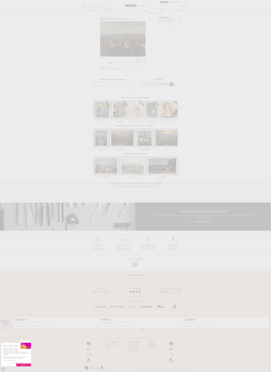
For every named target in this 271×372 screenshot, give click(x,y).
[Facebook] (131, 292)
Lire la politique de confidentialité (9, 360)
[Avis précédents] (13, 323)
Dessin (145, 10)
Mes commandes (152, 344)
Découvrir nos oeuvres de (155, 84)
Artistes (161, 10)
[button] (3, 369)
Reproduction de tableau (117, 13)
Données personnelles (180, 370)
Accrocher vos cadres (132, 351)
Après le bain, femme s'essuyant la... (169, 122)
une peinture (103, 82)
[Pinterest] (137, 292)
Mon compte (151, 346)
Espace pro (164, 2)
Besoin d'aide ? (174, 2)
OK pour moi (23, 364)
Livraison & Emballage (133, 349)
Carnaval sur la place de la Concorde (106, 177)
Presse (108, 347)
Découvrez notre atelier (203, 221)
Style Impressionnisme (130, 13)
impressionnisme (96, 83)
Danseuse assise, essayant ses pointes (136, 122)
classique (114, 82)
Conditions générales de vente (149, 370)
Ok (179, 291)
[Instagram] (134, 292)
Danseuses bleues (102, 122)
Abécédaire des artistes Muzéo (135, 275)
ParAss (167, 150)
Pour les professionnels (113, 346)
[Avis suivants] (270, 323)
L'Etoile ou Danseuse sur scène (152, 122)
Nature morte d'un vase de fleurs (101, 150)
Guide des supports (132, 344)
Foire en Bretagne (162, 177)
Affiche (128, 10)
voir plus (47, 322)
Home (108, 13)
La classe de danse (119, 122)
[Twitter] (139, 292)
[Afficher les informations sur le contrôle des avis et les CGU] (10, 326)
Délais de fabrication (132, 347)
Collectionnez (139, 59)
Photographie (110, 10)
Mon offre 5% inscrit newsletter (156, 347)
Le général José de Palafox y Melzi (144, 150)
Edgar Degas (140, 13)
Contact (171, 370)
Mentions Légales (163, 370)
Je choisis (9, 364)
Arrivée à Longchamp (133, 177)
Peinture (91, 10)
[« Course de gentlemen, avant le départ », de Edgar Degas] (135, 264)
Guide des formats (132, 346)
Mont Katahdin (122, 150)
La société (109, 344)
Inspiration (179, 10)
